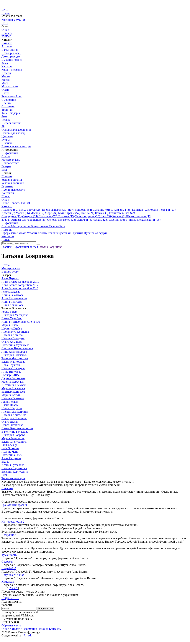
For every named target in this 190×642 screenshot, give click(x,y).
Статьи (5, 156)
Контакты (7, 193)
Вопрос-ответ (10, 163)
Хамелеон (7, 581)
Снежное (7, 488)
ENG (4, 23)
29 (2, 126)
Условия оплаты (11, 179)
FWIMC (6, 36)
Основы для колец (13, 133)
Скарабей (7, 561)
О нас (5, 29)
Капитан (6, 66)
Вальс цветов (9, 49)
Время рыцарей (11, 53)
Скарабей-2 (8, 568)
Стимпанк (7, 106)
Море (4, 83)
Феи (4, 116)
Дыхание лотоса (11, 59)
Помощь (6, 176)
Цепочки (7, 136)
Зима (4, 63)
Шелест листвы (11, 123)
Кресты (6, 73)
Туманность (9, 554)
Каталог (6, 43)
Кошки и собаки (11, 69)
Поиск (5, 196)
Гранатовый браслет (14, 504)
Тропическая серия (13, 478)
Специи (6, 103)
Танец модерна (11, 113)
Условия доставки (12, 183)
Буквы (5, 139)
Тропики (7, 109)
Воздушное (8, 534)
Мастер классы (10, 159)
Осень (5, 89)
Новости (6, 33)
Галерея (6, 166)
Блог (4, 169)
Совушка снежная (12, 574)
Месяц (5, 79)
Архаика (6, 46)
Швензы (6, 143)
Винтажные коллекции (16, 146)
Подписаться (45, 608)
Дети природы (10, 56)
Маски (5, 76)
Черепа (5, 119)
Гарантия (7, 186)
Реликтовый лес (11, 96)
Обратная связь (11, 625)
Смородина (8, 99)
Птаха (5, 93)
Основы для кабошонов (16, 129)
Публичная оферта (13, 189)
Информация (9, 153)
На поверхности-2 (12, 521)
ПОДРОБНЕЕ (10, 598)
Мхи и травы (9, 86)
